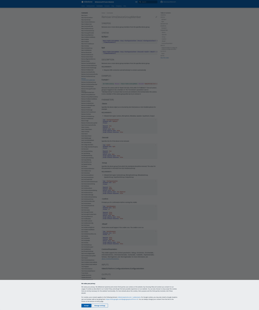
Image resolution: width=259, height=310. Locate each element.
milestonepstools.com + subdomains (129, 297)
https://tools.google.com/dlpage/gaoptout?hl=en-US (122, 299)
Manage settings (99, 305)
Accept (86, 305)
